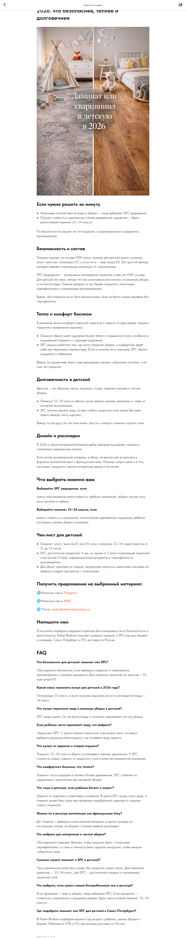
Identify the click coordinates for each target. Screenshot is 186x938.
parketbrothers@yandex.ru (71, 609)
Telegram (70, 593)
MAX (67, 601)
